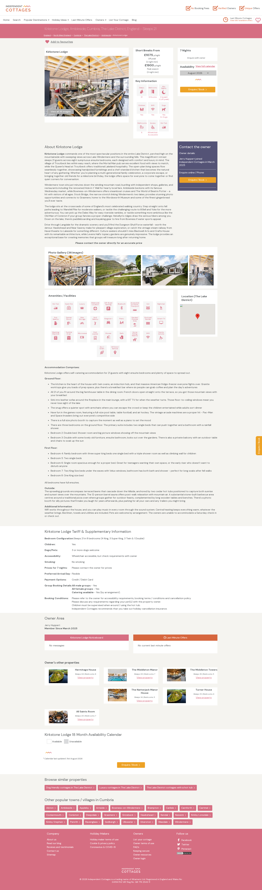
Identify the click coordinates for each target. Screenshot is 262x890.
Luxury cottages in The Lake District (119, 787)
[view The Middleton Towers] (176, 682)
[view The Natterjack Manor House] (117, 702)
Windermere (181, 822)
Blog (134, 20)
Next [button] (211, 270)
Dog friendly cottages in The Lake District (69, 787)
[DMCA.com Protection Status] (184, 853)
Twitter (185, 844)
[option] (71, 270)
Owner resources (142, 855)
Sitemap (51, 855)
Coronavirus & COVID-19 (103, 847)
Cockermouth (53, 815)
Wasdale (163, 822)
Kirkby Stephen (54, 822)
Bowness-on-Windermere (126, 807)
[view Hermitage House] (58, 683)
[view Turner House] (176, 703)
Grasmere (109, 815)
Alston (50, 807)
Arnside (100, 807)
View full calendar (205, 66)
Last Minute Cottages (241, 18)
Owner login (139, 858)
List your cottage (142, 840)
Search (17, 20)
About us (51, 840)
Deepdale (91, 815)
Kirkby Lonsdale (199, 815)
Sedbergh (110, 822)
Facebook (186, 840)
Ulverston (145, 822)
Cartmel (203, 807)
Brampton (153, 807)
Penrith (74, 822)
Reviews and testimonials (60, 847)
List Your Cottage (119, 20)
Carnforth (186, 807)
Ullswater (128, 822)
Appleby (84, 807)
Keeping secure (141, 851)
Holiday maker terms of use (104, 840)
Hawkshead (147, 815)
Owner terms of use (143, 843)
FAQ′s (136, 847)
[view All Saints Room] (58, 724)
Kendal (164, 815)
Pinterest (186, 848)
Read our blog (54, 843)
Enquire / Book (258, 446)
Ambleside (66, 807)
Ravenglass (91, 822)
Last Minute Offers (82, 20)
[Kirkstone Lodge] (71, 270)
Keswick (179, 815)
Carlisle (170, 807)
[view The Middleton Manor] (117, 682)
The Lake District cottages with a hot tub (170, 787)
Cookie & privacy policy (102, 843)
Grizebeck (127, 815)
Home (6, 20)
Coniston (74, 815)
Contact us (53, 851)
